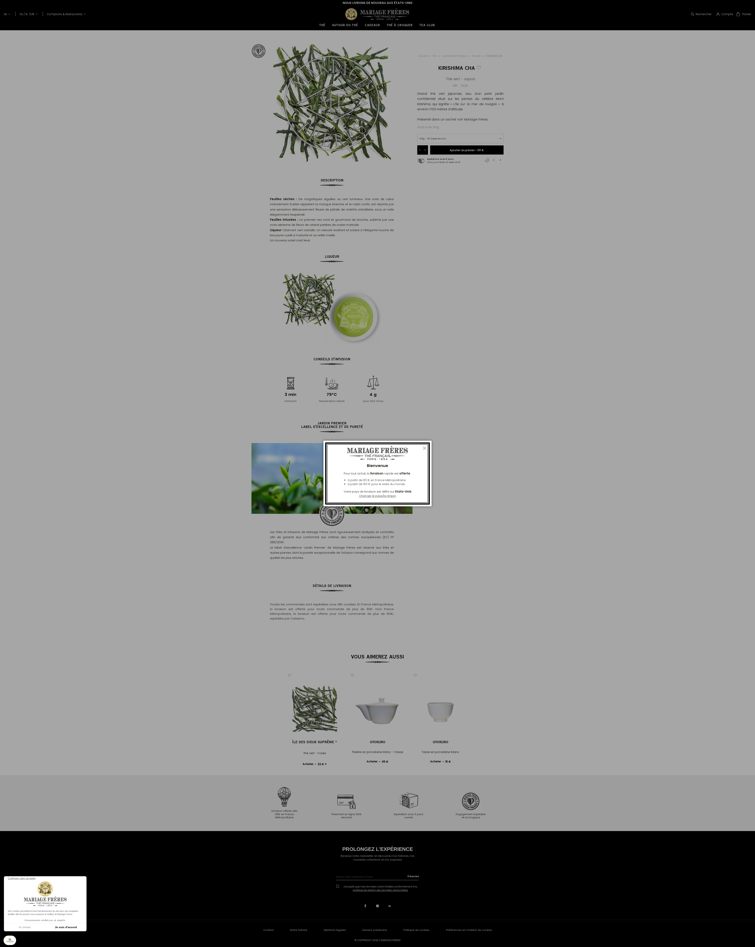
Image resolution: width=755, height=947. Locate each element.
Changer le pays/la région (377, 496)
